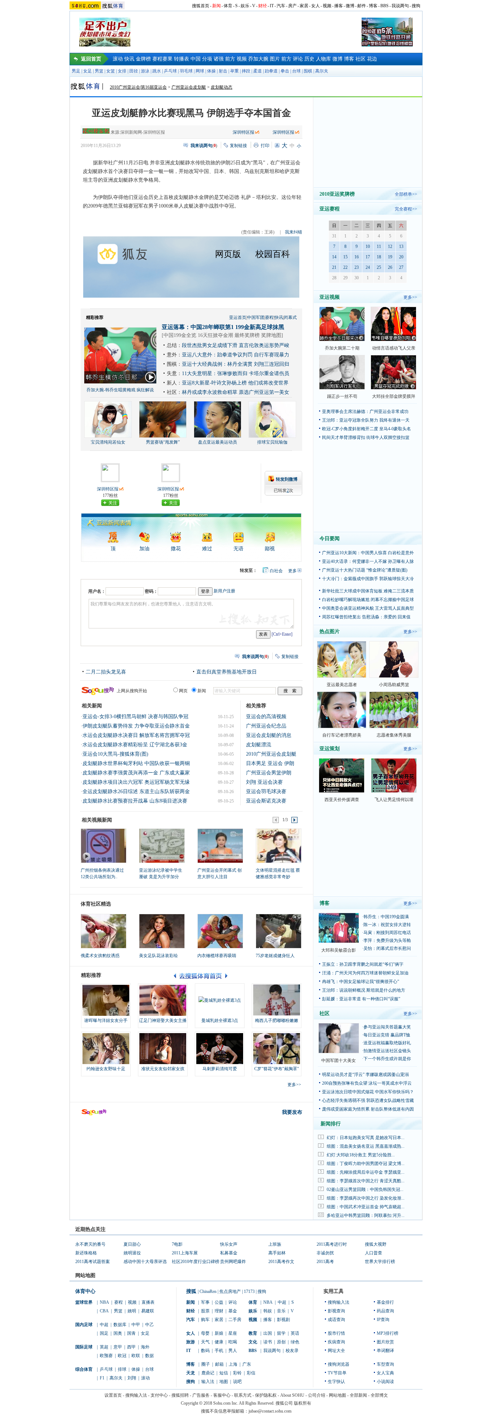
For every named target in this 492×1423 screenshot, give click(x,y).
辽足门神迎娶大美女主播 (163, 1020)
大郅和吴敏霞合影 (338, 950)
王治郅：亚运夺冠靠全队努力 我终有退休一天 (366, 420)
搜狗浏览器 (338, 1364)
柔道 (257, 71)
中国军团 (255, 317)
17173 (249, 1291)
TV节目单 (337, 1372)
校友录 (292, 1350)
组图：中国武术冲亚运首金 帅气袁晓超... (365, 1206)
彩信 (251, 1372)
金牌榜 (143, 59)
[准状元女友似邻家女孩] (162, 1048)
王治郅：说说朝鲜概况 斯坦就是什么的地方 (363, 990)
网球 (200, 71)
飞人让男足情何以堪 (394, 799)
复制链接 (238, 145)
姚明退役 (132, 1252)
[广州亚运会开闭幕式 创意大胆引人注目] (219, 845)
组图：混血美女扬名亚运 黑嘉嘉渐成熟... (365, 1146)
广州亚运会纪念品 (266, 726)
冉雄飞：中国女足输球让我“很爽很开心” (360, 981)
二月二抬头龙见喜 (106, 672)
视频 (327, 5)
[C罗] (276, 1048)
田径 (133, 71)
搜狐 (191, 1291)
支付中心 (159, 1395)
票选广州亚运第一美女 (264, 392)
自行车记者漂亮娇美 (341, 735)
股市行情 (336, 1333)
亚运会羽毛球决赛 (266, 791)
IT (272, 5)
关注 (112, 503)
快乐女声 (228, 1244)
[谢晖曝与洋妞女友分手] (105, 1000)
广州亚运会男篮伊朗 (268, 772)
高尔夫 (321, 71)
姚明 (132, 1310)
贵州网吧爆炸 (233, 1261)
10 (368, 246)
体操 (211, 71)
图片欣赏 (385, 1341)
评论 (298, 59)
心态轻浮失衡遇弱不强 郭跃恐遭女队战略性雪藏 (368, 1100)
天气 (205, 1341)
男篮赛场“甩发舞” (163, 442)
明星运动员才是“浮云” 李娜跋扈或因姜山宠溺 (365, 1074)
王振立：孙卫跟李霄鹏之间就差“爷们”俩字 (362, 964)
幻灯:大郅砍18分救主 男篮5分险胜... (361, 1154)
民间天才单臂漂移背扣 (343, 437)
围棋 (308, 71)
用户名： (97, 591)
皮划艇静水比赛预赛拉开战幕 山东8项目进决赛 (134, 801)
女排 (122, 71)
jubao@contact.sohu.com (270, 1411)
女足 (87, 71)
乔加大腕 (258, 59)
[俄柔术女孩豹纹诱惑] (103, 931)
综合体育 (84, 1369)
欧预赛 (106, 1355)
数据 (149, 1355)
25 (379, 267)
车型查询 (385, 1364)
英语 (295, 1333)
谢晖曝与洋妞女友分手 (106, 1020)
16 (356, 256)
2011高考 (325, 1261)
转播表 (181, 59)
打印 (265, 145)
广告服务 (201, 1395)
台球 (296, 71)
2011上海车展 (185, 1252)
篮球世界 (84, 1302)
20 (401, 256)
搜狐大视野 (375, 1244)
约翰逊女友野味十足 (105, 1068)
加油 (144, 548)
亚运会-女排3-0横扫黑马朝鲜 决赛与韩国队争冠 (135, 716)
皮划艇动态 (221, 87)
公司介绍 (316, 1395)
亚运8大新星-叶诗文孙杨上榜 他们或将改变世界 (235, 383)
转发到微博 (287, 479)
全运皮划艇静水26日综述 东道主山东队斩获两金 (136, 791)
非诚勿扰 (325, 1252)
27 (401, 267)
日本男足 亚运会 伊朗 (270, 763)
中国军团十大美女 (338, 1060)
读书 (267, 1341)
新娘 (219, 1333)
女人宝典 (385, 1372)
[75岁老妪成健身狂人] (278, 931)
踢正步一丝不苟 (342, 396)
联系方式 (242, 1395)
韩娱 (267, 1310)
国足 (104, 1333)
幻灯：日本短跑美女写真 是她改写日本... (365, 1137)
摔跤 (246, 71)
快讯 (129, 59)
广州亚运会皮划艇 (188, 87)
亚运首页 (237, 317)
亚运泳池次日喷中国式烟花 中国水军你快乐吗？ (368, 1091)
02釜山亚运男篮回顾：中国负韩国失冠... (365, 1189)
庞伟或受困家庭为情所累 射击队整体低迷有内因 (368, 1109)
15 (345, 256)
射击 (223, 71)
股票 (205, 1310)
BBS (384, 5)
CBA (104, 1310)
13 (401, 246)
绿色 (295, 1341)
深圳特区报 (243, 132)
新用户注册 (224, 590)
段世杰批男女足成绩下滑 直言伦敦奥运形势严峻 (235, 345)
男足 (76, 71)
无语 (238, 548)
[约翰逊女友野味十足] (105, 1048)
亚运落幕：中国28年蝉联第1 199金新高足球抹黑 (223, 327)
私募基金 (228, 1252)
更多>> (294, 1084)
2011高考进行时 (332, 1244)
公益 (219, 1302)
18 (379, 256)
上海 (233, 1364)
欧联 (135, 1355)
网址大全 (336, 1350)
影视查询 (336, 1310)
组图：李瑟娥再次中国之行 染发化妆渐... (365, 1198)
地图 (223, 1381)
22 (345, 267)
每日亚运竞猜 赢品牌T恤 (386, 1034)
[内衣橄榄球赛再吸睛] (220, 931)
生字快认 (336, 1381)
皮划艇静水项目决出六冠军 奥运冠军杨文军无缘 (136, 782)
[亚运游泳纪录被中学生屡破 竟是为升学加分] (161, 845)
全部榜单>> (406, 194)
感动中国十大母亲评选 (145, 1261)
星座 (232, 1333)
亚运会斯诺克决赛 (266, 801)
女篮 (110, 71)
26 (390, 267)
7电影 (177, 1244)
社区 (360, 59)
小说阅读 (385, 1381)
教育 (253, 1333)
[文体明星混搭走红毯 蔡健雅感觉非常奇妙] (278, 845)
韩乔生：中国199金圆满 (386, 916)
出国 (267, 1333)
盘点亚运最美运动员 (217, 442)
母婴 (205, 1333)
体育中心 (85, 1291)
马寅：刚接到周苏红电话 (387, 932)
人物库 (323, 59)
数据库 (119, 1324)
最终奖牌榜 (247, 335)
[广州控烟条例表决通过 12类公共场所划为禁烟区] (103, 845)
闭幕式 (290, 317)
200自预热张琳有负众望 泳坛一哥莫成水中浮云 (367, 1083)
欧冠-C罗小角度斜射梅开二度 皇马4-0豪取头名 (366, 428)
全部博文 (379, 1395)
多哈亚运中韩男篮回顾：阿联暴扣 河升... (365, 1215)
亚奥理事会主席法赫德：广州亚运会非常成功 (365, 411)
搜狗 (416, 5)
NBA (104, 1302)
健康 (219, 1341)
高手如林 (277, 1252)
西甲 (131, 1346)
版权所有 (302, 1403)
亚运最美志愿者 (342, 684)
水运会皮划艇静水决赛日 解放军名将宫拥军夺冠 (136, 735)
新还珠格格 (86, 1252)
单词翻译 (385, 1350)
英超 (104, 1346)
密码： (151, 591)
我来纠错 (293, 232)
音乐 (281, 1310)
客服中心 (222, 1395)
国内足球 (84, 1324)
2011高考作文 (281, 1261)
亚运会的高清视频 (266, 716)
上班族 (274, 1244)
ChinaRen (208, 1291)
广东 (246, 1364)
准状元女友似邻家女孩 (162, 1068)
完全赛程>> (406, 209)
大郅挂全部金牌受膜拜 (393, 396)
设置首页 (113, 1395)
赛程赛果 (162, 59)
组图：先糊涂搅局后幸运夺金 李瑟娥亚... (365, 1172)
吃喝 (232, 1341)
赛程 (269, 317)
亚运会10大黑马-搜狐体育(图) (115, 754)
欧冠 (122, 1355)
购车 (205, 1319)
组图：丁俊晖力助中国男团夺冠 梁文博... (365, 1163)
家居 (304, 5)
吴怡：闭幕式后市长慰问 (387, 948)
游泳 (145, 71)
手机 (219, 1350)
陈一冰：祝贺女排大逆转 (387, 924)
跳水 (156, 71)
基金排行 (385, 1302)
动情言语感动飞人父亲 (393, 348)
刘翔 (132, 1377)
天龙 (190, 1372)
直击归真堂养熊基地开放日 (226, 672)
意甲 (117, 1346)
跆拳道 (271, 71)
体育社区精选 (96, 904)
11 (379, 246)
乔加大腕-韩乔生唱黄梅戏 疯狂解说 (120, 389)
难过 (207, 548)
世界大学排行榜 (380, 1261)
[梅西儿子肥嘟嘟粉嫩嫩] (276, 1000)
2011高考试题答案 (92, 1261)
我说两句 (400, 5)
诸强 (219, 59)
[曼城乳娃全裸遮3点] (219, 1000)
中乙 (149, 1324)
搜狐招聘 (180, 1395)
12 (390, 246)
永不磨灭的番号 (90, 1244)
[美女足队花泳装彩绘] (162, 931)
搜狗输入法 (338, 1302)
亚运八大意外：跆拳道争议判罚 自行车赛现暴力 (235, 354)
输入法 (207, 1381)
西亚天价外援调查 (342, 799)
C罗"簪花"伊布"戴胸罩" (276, 1068)
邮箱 (219, 1364)
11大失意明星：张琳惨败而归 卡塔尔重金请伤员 (235, 373)
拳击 (285, 71)
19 (390, 256)
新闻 (216, 5)
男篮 (99, 71)
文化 (253, 1341)
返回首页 (91, 59)
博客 (373, 5)
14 (334, 256)
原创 (281, 1341)
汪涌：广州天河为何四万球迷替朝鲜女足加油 (365, 972)
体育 (228, 5)
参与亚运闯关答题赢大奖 (387, 1027)
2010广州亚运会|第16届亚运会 (138, 87)
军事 (205, 1302)
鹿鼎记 (207, 1372)
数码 (205, 1350)
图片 (275, 59)
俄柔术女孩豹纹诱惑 (100, 955)
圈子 (205, 1364)
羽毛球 (186, 71)
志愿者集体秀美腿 (394, 735)
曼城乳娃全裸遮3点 (219, 1020)
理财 (219, 1310)
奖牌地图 (271, 335)
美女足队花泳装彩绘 (158, 955)
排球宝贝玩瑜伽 (272, 442)
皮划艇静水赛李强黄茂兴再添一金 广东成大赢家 (136, 772)
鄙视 (270, 548)
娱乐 (245, 5)
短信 (223, 1372)
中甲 (135, 1324)
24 (368, 267)
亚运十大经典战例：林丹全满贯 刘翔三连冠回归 (235, 364)
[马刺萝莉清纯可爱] (219, 1048)
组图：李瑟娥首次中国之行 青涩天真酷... (365, 1180)
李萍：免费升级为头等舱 (387, 940)
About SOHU (292, 1395)
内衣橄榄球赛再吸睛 (216, 955)
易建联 (147, 1310)
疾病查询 (336, 1341)
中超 (104, 1324)
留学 (281, 1333)
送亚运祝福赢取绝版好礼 (387, 1042)
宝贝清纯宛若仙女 (108, 442)
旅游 (190, 1341)
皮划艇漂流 (258, 744)
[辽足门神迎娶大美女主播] (162, 1000)
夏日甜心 (132, 1244)
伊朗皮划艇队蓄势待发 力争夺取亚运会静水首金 (136, 726)
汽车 (281, 5)
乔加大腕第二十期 (342, 348)
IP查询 (383, 1319)
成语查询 (336, 1319)
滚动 (118, 59)
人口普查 (373, 1252)
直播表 (148, 1302)
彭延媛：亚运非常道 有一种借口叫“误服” (361, 998)
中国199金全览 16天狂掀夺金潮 (198, 335)
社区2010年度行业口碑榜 (195, 1261)
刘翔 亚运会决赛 (264, 782)
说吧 (237, 1381)
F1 (102, 1377)
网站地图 (337, 1395)
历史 (309, 59)
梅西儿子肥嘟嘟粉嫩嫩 (276, 1020)
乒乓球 (170, 71)
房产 (292, 5)
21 (334, 267)
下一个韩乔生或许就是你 (387, 1058)
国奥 (117, 1333)
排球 (122, 1369)
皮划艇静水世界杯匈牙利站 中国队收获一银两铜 (136, 763)
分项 (207, 59)
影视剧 (283, 1319)
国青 (131, 1333)
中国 (196, 59)
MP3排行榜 (387, 1333)
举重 (234, 71)
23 (356, 267)
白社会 (276, 570)
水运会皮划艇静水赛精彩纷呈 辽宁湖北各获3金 (134, 744)
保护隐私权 (266, 1395)
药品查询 (385, 1310)
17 (368, 256)
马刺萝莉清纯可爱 (219, 1068)
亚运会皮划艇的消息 (268, 735)
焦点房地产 (230, 1291)
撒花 (176, 548)
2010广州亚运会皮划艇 (271, 754)
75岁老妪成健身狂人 (275, 955)
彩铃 (237, 1372)
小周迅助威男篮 (394, 684)
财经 (262, 5)
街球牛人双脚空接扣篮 (388, 437)
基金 (232, 1310)
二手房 (234, 1319)
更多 (292, 570)
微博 (350, 5)
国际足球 (84, 1346)
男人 (232, 1350)
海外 (145, 1346)
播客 (338, 5)
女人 (315, 5)
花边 (372, 59)
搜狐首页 (200, 5)
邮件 (361, 5)
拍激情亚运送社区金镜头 (387, 1050)
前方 (230, 59)
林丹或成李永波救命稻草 (209, 392)
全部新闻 (358, 1395)
